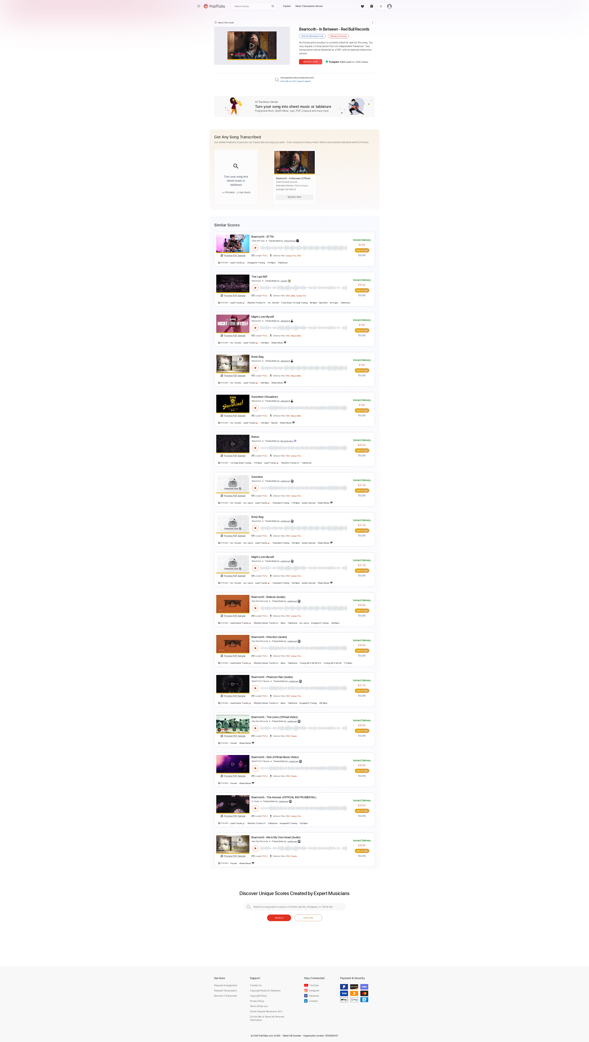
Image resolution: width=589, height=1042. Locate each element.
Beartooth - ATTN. (262, 236)
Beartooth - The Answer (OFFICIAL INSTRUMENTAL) (283, 797)
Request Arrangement (225, 985)
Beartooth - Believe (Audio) (268, 597)
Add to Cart (362, 250)
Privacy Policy (257, 1000)
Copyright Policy (258, 995)
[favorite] (362, 6)
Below (255, 437)
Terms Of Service (259, 1006)
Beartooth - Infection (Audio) (269, 637)
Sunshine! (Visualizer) (264, 397)
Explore (308, 917)
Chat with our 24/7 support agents (295, 81)
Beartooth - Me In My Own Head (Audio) (275, 837)
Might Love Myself (262, 316)
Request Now (310, 62)
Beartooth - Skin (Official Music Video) (275, 757)
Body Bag (257, 356)
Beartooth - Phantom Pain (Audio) (272, 677)
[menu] (199, 6)
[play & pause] (255, 248)
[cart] (371, 6)
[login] (389, 6)
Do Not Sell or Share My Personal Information (267, 1018)
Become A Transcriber (225, 995)
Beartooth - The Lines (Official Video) (274, 717)
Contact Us (255, 985)
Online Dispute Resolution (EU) (266, 1011)
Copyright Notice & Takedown (265, 990)
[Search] (273, 6)
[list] (380, 6)
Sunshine (257, 477)
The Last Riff (259, 276)
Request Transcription (225, 990)
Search (279, 917)
